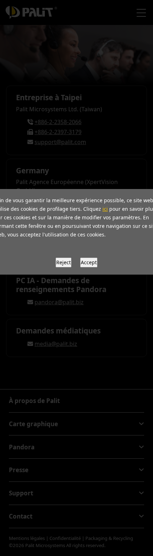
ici (105, 208)
